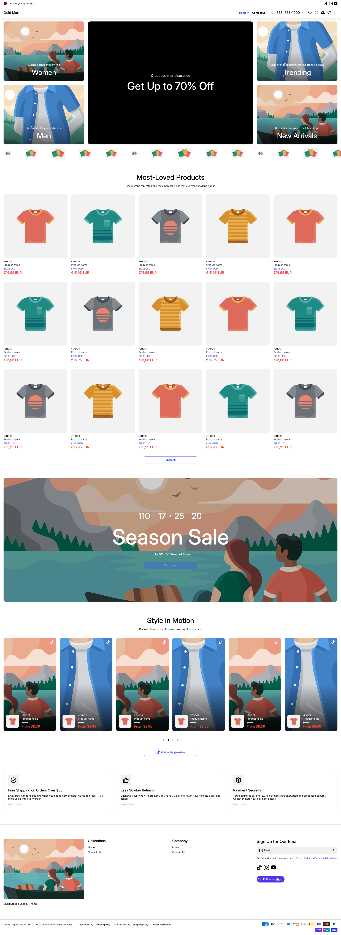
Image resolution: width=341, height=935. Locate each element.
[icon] (52, 642)
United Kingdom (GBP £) (15, 924)
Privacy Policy (303, 858)
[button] (335, 12)
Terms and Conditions (326, 858)
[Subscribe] (333, 850)
